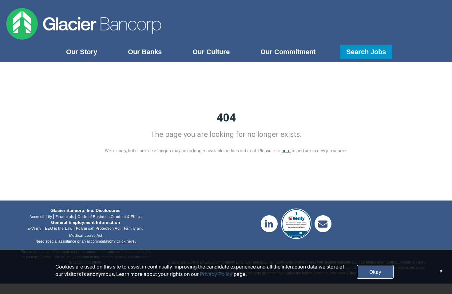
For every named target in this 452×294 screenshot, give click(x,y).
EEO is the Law (59, 228)
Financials (64, 217)
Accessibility (41, 217)
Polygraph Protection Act (98, 228)
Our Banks (145, 52)
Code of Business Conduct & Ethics (109, 217)
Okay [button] (375, 272)
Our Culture (211, 52)
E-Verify (34, 228)
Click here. (126, 241)
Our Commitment (287, 52)
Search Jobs (366, 52)
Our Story (81, 52)
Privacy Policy (216, 274)
